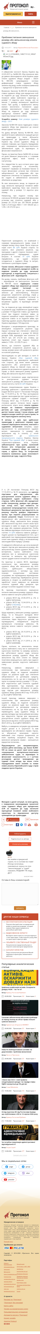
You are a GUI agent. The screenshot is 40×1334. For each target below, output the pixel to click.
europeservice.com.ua (10, 1284)
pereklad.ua (20, 1269)
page (11, 1167)
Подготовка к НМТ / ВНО (23, 1266)
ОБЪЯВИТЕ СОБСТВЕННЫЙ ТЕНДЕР (21, 942)
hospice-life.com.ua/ (22, 1271)
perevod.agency (8, 1281)
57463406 (16, 605)
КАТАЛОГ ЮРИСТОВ (14, 950)
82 (20, 384)
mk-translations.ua (9, 1286)
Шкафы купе (20, 1280)
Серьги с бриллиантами (8, 1263)
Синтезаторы (7, 1276)
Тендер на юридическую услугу (16, 1309)
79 (23, 256)
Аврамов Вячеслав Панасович (28, 48)
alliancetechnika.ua (9, 1267)
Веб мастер (7, 1272)
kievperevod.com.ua (9, 1291)
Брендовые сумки (21, 1282)
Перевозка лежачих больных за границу (22, 1277)
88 (14, 247)
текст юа (6, 1289)
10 (9, 532)
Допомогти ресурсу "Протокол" (16, 1315)
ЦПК (18, 247)
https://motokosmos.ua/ (10, 1274)
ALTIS (10, 857)
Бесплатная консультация (19, 922)
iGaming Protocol (10, 1321)
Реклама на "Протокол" (13, 1299)
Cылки (18, 1291)
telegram (11, 1173)
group (28, 1167)
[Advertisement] (20, 224)
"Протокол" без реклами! (13, 1303)
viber (28, 1173)
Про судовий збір (28, 358)
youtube (11, 1179)
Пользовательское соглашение (16, 1312)
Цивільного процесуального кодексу (20, 437)
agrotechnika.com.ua (9, 1279)
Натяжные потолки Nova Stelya (23, 1285)
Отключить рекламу (20, 844)
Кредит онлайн (10, 1318)
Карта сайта (8, 1306)
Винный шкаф (20, 1264)
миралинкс (7, 1269)
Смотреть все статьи (20, 1155)
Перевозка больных (22, 1274)
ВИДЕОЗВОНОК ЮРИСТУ (16, 933)
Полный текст (8, 1242)
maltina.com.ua (21, 1289)
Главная (7, 27)
